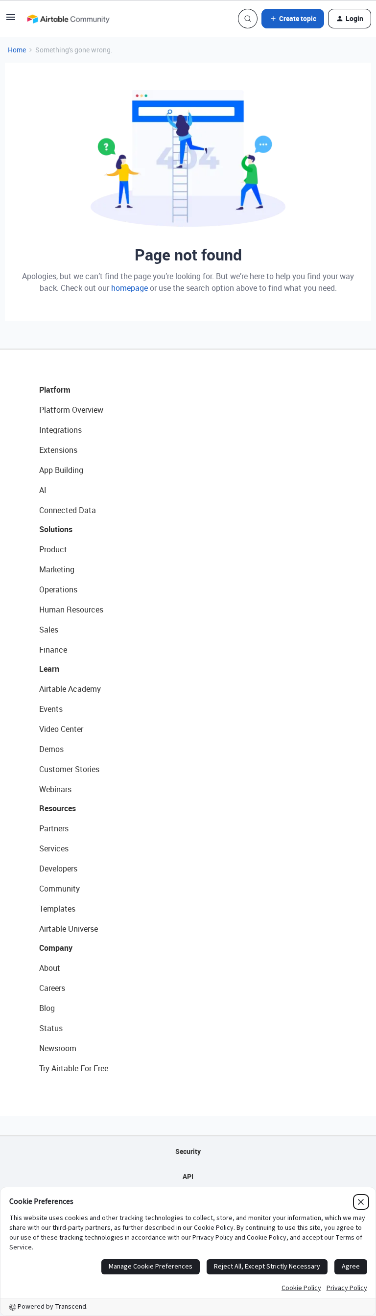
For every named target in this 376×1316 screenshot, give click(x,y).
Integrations (60, 429)
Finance (53, 649)
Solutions (55, 529)
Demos (51, 749)
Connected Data (67, 510)
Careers (52, 988)
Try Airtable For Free (73, 1068)
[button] (11, 20)
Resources (57, 808)
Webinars (55, 789)
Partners (54, 828)
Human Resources (71, 609)
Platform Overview (71, 409)
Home (17, 49)
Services (54, 848)
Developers (58, 868)
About (49, 968)
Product (53, 549)
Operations (58, 589)
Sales (48, 629)
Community (59, 888)
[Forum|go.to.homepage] (68, 18)
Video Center (61, 729)
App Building (61, 470)
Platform (54, 389)
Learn (49, 668)
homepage (129, 287)
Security (188, 1151)
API (188, 1176)
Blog (47, 1008)
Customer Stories (69, 769)
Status (51, 1028)
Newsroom (57, 1048)
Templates (57, 908)
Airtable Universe (68, 928)
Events (51, 709)
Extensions (58, 450)
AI (43, 490)
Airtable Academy (70, 688)
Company (55, 947)
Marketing (56, 569)
